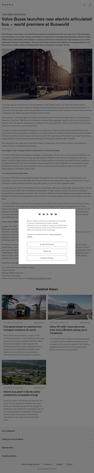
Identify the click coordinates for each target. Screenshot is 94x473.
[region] (47, 236)
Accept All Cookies (47, 244)
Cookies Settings (47, 258)
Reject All (47, 251)
